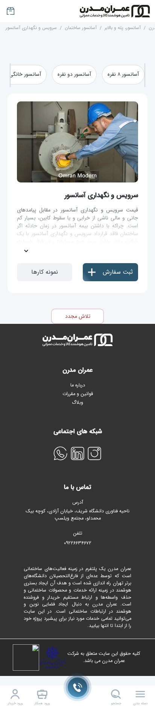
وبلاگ (77, 402)
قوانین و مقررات (77, 394)
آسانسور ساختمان (81, 27)
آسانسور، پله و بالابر (123, 27)
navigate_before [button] (8, 76)
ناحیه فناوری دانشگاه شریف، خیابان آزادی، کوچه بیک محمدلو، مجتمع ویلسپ (77, 515)
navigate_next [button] (148, 76)
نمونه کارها (44, 272)
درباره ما (77, 385)
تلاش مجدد (77, 316)
